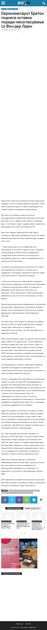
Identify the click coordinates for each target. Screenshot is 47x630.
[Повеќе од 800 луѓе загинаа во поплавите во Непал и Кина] (8, 517)
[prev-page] (22, 533)
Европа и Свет (12, 9)
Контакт (28, 624)
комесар (5, 493)
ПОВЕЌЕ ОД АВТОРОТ (32, 508)
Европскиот (22, 490)
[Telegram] (33, 499)
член (30, 493)
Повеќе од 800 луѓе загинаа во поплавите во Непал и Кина (7, 526)
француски (23, 493)
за (29, 490)
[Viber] (19, 499)
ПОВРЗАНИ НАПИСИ (14, 508)
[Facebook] (4, 499)
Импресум (19, 624)
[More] (41, 499)
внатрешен (12, 490)
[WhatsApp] (26, 499)
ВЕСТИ (4, 9)
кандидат (35, 490)
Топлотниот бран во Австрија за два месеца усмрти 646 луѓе (23, 526)
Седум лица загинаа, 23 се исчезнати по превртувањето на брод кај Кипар (38, 526)
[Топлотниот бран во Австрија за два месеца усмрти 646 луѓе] (24, 517)
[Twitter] (12, 499)
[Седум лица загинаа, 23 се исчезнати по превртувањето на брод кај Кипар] (39, 517)
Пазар (15, 493)
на (11, 493)
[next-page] (25, 533)
